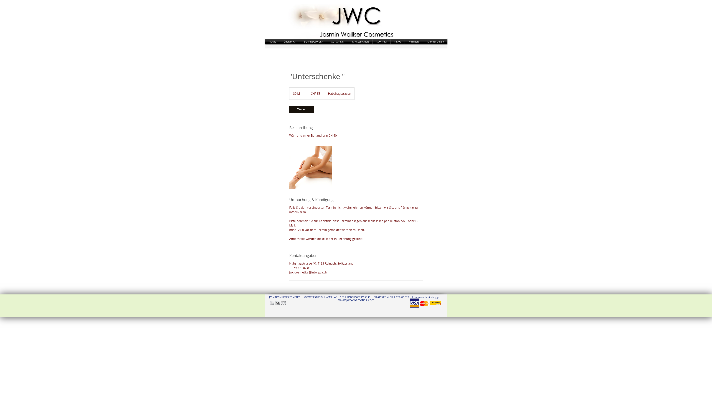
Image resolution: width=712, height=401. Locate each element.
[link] (301, 109)
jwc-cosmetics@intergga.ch (428, 297)
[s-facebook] (272, 303)
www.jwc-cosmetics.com (356, 300)
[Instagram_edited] (283, 303)
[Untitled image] (310, 167)
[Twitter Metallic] (277, 303)
